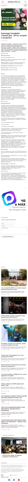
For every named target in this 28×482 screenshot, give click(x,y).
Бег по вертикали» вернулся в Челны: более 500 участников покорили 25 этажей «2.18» (14, 396)
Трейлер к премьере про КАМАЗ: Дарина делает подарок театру (12, 384)
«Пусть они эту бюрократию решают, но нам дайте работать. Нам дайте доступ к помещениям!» (13, 408)
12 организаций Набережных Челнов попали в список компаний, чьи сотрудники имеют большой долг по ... (12, 320)
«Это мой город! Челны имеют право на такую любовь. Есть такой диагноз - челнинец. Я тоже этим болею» (13, 421)
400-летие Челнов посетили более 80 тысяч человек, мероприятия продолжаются (13, 365)
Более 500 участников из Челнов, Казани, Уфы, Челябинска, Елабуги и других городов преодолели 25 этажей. (13, 400)
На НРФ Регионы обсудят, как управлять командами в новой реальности (12, 456)
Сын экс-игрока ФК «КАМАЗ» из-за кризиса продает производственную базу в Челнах (13, 288)
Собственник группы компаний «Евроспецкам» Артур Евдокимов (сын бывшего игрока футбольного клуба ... (13, 292)
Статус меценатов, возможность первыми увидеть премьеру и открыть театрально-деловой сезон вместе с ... (13, 388)
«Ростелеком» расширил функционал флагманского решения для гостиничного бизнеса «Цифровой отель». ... (13, 378)
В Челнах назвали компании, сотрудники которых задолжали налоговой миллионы (13, 316)
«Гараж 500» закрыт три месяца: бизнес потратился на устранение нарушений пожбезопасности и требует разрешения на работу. (13, 413)
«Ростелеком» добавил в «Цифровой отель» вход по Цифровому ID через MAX (14, 374)
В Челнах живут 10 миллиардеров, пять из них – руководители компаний (12, 355)
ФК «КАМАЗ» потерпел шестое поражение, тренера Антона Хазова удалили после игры (13, 344)
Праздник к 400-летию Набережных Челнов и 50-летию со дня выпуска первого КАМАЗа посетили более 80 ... (13, 369)
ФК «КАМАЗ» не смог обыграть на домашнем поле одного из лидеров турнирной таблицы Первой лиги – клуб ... (13, 347)
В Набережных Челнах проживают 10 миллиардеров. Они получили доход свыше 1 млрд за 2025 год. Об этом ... (13, 359)
